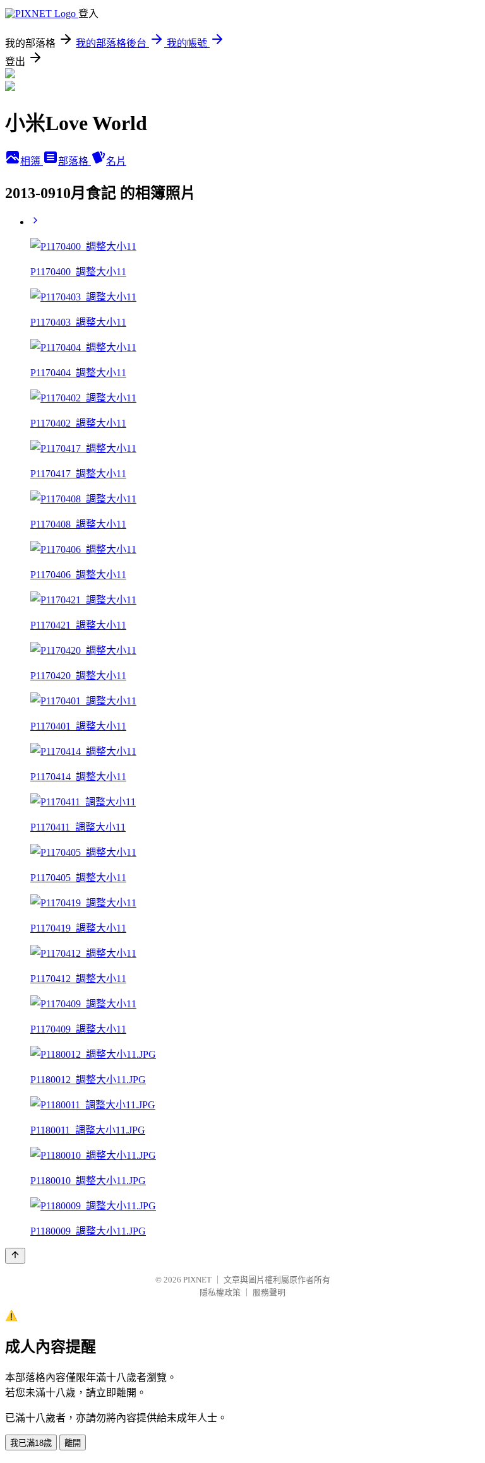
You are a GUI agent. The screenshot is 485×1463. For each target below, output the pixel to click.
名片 (116, 161)
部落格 (74, 161)
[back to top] (15, 1256)
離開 (72, 1443)
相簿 (31, 161)
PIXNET (197, 1279)
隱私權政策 (220, 1292)
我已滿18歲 (31, 1443)
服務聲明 (269, 1292)
